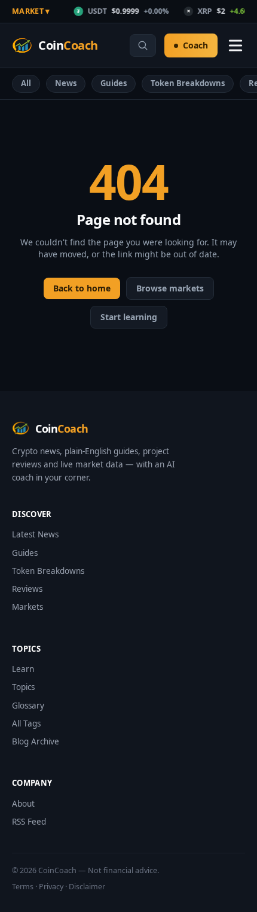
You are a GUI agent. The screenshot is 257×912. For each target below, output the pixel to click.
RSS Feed (29, 821)
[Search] (143, 45)
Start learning (128, 317)
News (66, 83)
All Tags (26, 723)
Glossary (28, 705)
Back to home (82, 288)
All (26, 83)
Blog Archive (35, 741)
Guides (113, 83)
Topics (23, 687)
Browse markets (170, 288)
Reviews (27, 588)
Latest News (35, 534)
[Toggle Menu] (235, 45)
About (23, 803)
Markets (27, 606)
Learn (23, 669)
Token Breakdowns (188, 83)
